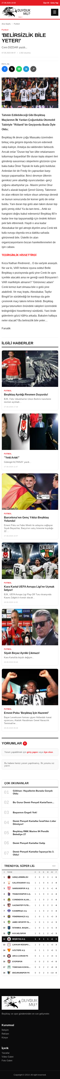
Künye (5, 1037)
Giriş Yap (54, 3)
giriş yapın (32, 752)
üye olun (48, 752)
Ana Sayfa (6, 24)
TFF (54, 866)
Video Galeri (8, 1057)
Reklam (5, 1034)
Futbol (17, 24)
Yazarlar (6, 1053)
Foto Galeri (7, 1060)
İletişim (5, 1030)
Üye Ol (46, 3)
